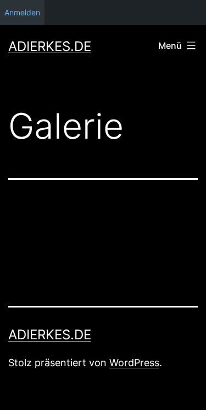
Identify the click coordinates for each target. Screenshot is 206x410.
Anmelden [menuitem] (22, 12)
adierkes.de (49, 46)
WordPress (134, 362)
